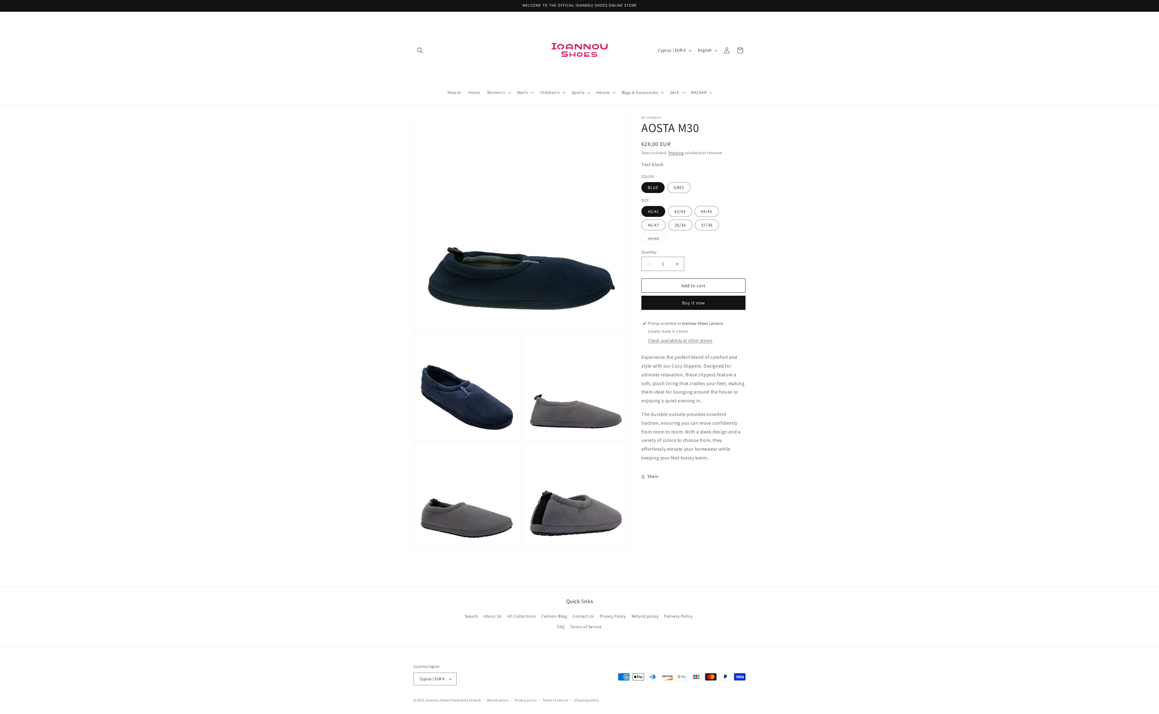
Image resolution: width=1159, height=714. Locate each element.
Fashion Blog (554, 616)
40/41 (653, 211)
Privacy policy (526, 700)
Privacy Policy (613, 616)
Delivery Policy (678, 616)
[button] (420, 50)
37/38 (707, 225)
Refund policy (645, 616)
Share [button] (653, 476)
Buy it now (693, 303)
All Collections (521, 616)
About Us (493, 616)
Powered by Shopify (465, 700)
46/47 (653, 225)
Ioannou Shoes (437, 700)
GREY (679, 187)
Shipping (676, 152)
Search (471, 616)
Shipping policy (586, 700)
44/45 (706, 211)
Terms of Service (586, 626)
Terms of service (555, 700)
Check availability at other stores (680, 340)
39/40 (657, 240)
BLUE (653, 187)
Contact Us (583, 616)
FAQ (561, 626)
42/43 (680, 211)
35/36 (680, 225)
